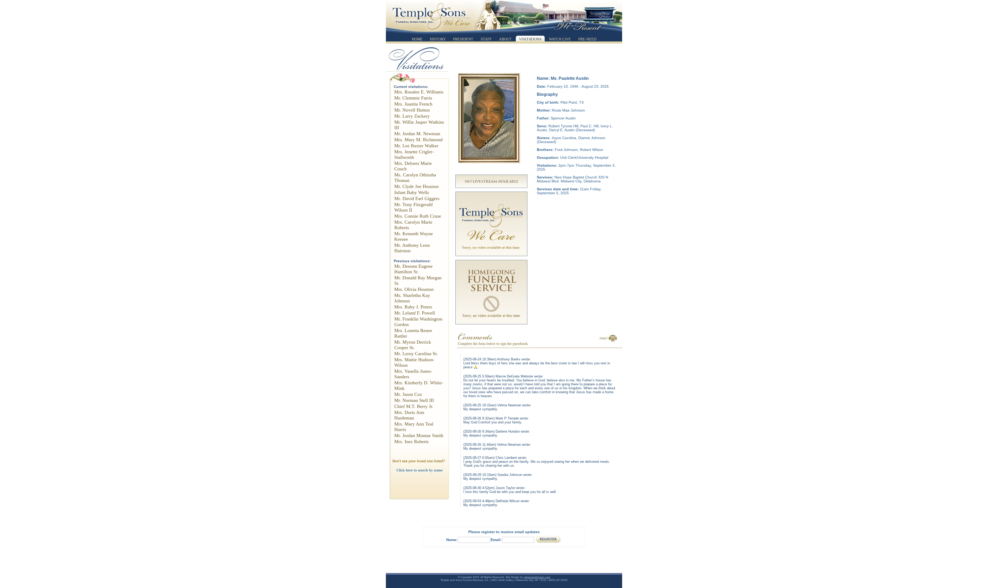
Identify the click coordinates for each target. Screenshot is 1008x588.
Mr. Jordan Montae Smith (418, 435)
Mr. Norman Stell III (414, 400)
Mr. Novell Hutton (412, 110)
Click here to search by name (419, 470)
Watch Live (560, 39)
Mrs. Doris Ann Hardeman (409, 415)
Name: (452, 540)
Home (417, 39)
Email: (496, 540)
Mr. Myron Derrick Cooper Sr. (412, 344)
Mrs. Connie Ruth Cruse (417, 216)
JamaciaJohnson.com (537, 577)
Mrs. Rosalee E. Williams (418, 91)
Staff (486, 39)
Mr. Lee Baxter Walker (416, 145)
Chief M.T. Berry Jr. (413, 406)
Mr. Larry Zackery (412, 116)
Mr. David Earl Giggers (416, 198)
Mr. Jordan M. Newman (417, 133)
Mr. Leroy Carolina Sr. (416, 353)
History (438, 39)
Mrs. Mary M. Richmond (418, 139)
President (463, 39)
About (505, 39)
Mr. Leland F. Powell (414, 313)
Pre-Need (587, 39)
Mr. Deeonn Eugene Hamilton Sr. (413, 269)
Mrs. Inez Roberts (411, 441)
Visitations (530, 39)
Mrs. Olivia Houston (414, 289)
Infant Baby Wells (411, 192)
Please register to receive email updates (504, 532)
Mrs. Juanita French (413, 104)
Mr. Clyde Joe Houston (416, 186)
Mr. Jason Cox (408, 394)
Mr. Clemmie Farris (413, 98)
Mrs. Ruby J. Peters (413, 306)
